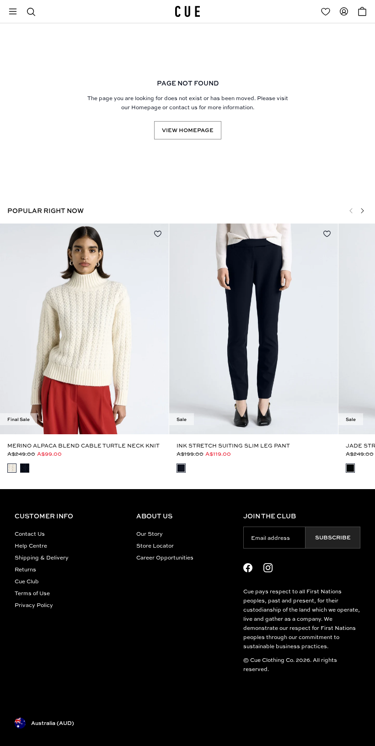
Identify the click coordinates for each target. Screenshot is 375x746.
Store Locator (155, 545)
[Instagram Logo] (268, 567)
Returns (25, 569)
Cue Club (27, 581)
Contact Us (30, 534)
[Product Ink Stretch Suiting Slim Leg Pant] (253, 329)
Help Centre (31, 545)
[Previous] (351, 210)
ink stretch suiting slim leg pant (233, 445)
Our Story (149, 534)
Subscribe (333, 537)
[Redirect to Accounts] (343, 11)
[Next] (362, 210)
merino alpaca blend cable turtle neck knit (83, 445)
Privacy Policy (34, 605)
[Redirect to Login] (325, 11)
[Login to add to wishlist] (157, 233)
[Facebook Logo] (247, 567)
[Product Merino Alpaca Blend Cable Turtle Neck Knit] (84, 329)
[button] (31, 11)
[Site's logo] (187, 11)
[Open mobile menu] (12, 11)
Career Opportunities (164, 557)
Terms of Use (32, 593)
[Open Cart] (362, 11)
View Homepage (188, 130)
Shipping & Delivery (42, 557)
